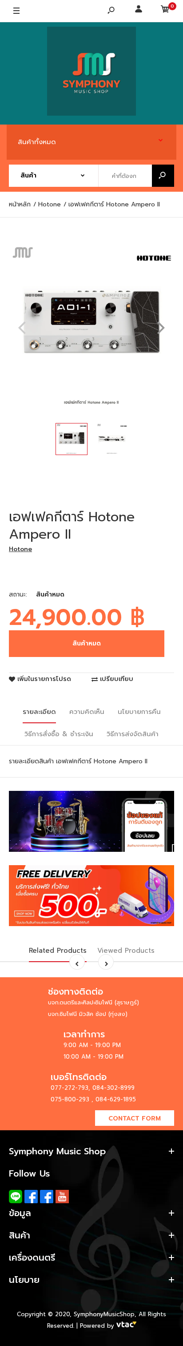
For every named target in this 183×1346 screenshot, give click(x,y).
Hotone (20, 549)
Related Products (58, 950)
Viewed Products (126, 950)
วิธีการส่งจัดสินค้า (133, 734)
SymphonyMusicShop (104, 1314)
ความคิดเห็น (86, 712)
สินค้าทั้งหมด (37, 142)
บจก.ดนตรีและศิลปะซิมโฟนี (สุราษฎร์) (93, 1002)
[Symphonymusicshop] (91, 73)
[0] (165, 11)
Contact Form (134, 1118)
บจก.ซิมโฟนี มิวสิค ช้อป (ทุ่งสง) (87, 1014)
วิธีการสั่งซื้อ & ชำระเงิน (58, 734)
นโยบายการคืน (139, 712)
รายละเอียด (39, 712)
